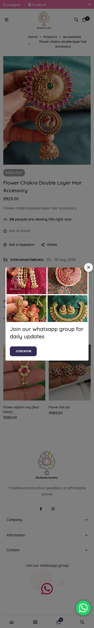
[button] (88, 267)
